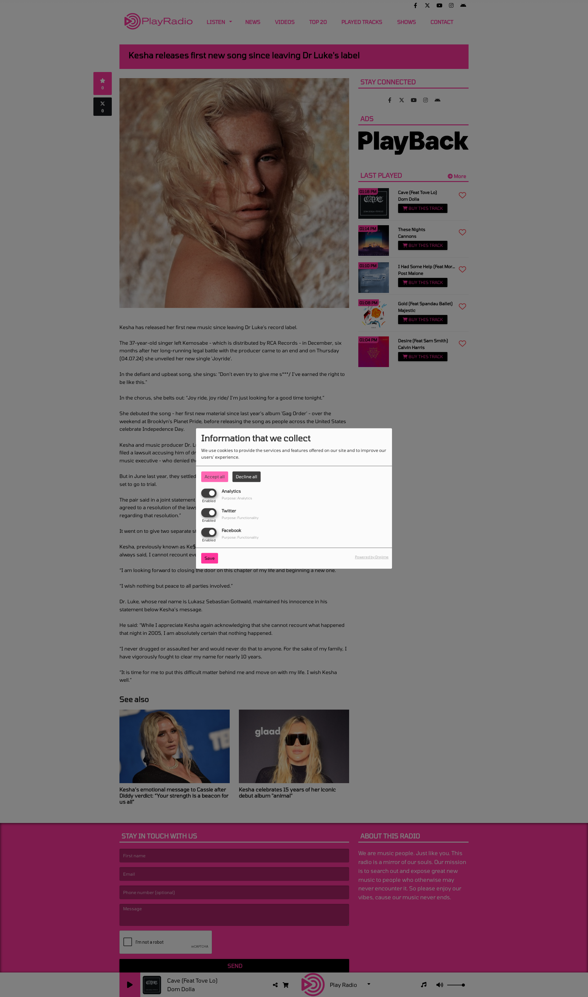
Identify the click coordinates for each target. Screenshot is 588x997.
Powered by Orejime (372, 557)
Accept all (215, 476)
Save (210, 558)
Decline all (246, 476)
